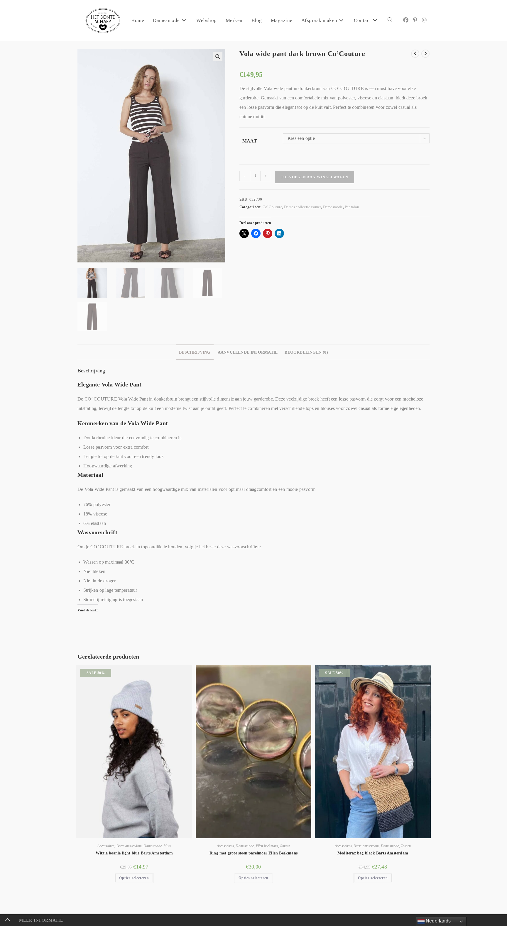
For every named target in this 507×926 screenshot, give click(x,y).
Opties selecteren (134, 878)
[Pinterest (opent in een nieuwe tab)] (415, 20)
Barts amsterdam (129, 846)
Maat (249, 140)
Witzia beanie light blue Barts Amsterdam (134, 853)
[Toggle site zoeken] (390, 20)
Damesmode (333, 207)
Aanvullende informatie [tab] (248, 352)
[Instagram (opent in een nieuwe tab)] (424, 20)
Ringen (285, 846)
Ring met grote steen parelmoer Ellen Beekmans (253, 853)
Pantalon (352, 207)
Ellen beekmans (267, 846)
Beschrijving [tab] (194, 352)
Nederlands (438, 920)
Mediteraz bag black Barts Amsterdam (372, 853)
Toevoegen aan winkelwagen (314, 177)
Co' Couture (272, 207)
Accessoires (105, 846)
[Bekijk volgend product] (425, 54)
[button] (217, 56)
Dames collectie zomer (302, 207)
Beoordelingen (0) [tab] (306, 352)
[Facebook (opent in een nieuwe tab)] (406, 20)
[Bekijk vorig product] (415, 54)
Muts (167, 846)
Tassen (406, 846)
